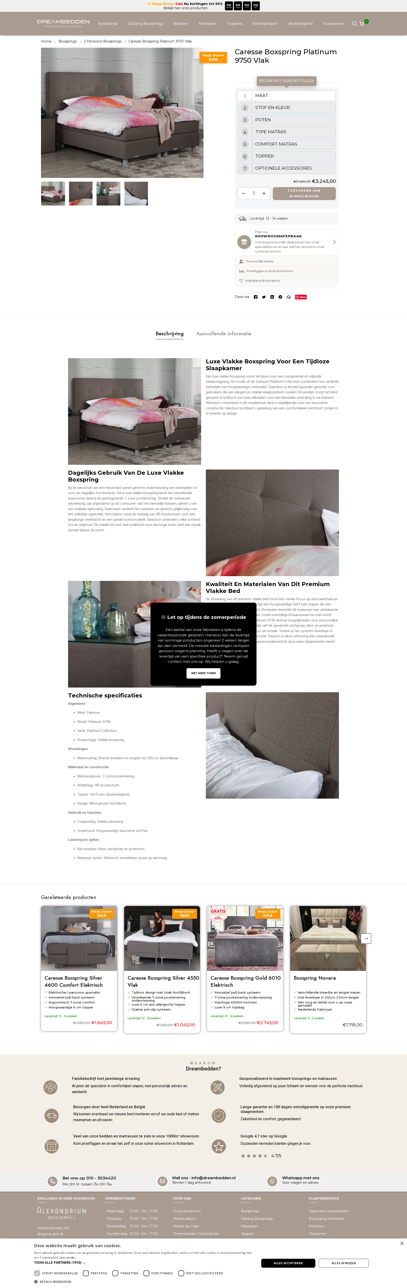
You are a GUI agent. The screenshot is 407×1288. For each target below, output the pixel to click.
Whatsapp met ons (300, 1177)
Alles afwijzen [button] (344, 1263)
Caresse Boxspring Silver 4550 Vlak (163, 981)
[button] (366, 938)
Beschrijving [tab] (170, 333)
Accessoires (333, 23)
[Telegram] (280, 296)
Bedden (181, 23)
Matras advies (184, 1218)
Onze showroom (187, 1211)
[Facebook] (255, 296)
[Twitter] (264, 296)
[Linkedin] (272, 296)
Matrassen (208, 23)
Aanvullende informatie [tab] (223, 333)
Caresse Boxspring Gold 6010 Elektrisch (246, 981)
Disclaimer (317, 1233)
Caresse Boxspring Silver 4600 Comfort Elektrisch (74, 981)
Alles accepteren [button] (288, 1263)
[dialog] (203, 1263)
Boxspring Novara (315, 978)
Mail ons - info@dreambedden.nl (204, 1177)
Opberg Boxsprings (145, 23)
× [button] (401, 1243)
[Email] (288, 296)
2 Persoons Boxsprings (102, 41)
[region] (286, 148)
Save (303, 297)
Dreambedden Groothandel (196, 1233)
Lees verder (67, 1257)
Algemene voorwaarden (329, 1211)
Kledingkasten (265, 23)
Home (46, 41)
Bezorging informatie (326, 1218)
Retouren (317, 1226)
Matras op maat (186, 1226)
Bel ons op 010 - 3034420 (89, 1177)
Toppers (234, 23)
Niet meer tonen (203, 673)
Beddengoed (301, 23)
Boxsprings (108, 23)
